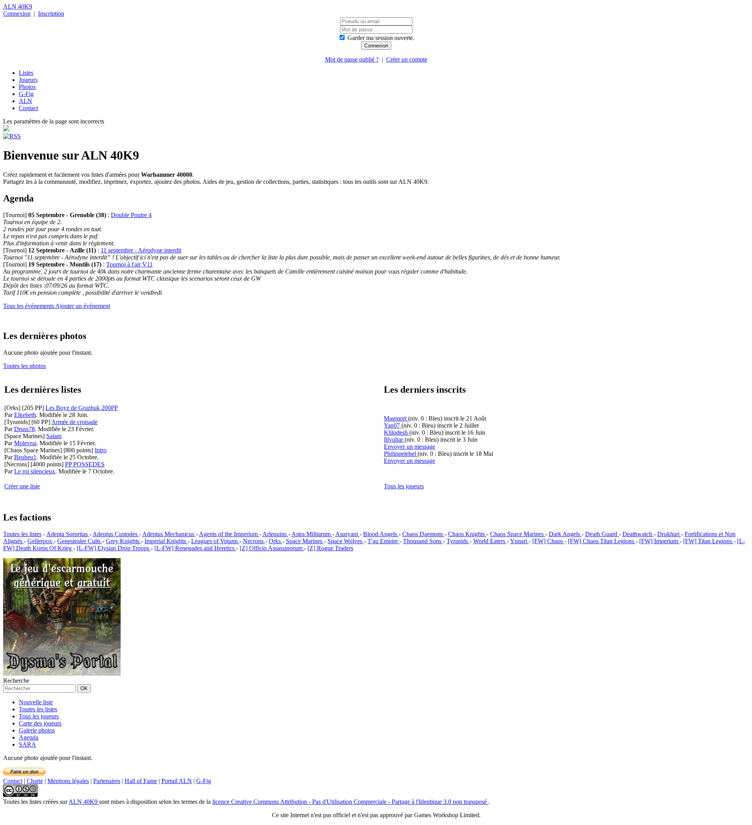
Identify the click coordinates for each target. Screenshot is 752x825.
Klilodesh (396, 432)
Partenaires (106, 781)
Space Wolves (345, 541)
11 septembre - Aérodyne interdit (141, 250)
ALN (25, 101)
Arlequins (275, 534)
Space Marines (305, 541)
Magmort (396, 418)
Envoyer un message (409, 446)
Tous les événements (29, 306)
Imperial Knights (166, 541)
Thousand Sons (423, 541)
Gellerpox (40, 541)
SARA (27, 744)
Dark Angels (565, 534)
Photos (27, 86)
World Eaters (490, 541)
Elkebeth (25, 415)
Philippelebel (401, 453)
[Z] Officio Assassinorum (272, 548)
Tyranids (458, 541)
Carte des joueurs (40, 723)
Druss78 (24, 429)
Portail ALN (176, 781)
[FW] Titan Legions (708, 541)
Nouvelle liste (36, 702)
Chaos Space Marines (517, 534)
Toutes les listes (22, 534)
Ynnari (519, 541)
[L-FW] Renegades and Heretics (195, 548)
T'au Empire (383, 541)
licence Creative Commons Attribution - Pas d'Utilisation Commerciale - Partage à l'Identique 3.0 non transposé (350, 801)
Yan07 (392, 425)
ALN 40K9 (17, 6)
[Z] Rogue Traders (330, 548)
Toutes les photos (24, 366)
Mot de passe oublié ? (352, 59)
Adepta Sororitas (67, 534)
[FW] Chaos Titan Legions (602, 541)
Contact (28, 108)
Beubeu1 (25, 457)
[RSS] (12, 136)
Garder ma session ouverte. (380, 37)
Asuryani (347, 534)
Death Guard (602, 534)
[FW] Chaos (548, 541)
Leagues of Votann (215, 541)
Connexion (17, 13)
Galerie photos (37, 730)
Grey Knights (123, 541)
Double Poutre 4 (131, 215)
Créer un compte (406, 59)
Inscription (51, 13)
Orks (275, 541)
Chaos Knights (467, 534)
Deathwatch (638, 534)
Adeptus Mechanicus (169, 534)
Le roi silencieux (34, 471)
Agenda (28, 737)
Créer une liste (22, 486)
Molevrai (25, 443)
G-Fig (26, 94)
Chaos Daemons (423, 534)
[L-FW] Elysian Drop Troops (114, 548)
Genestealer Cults (79, 541)
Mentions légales (68, 781)
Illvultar (394, 439)
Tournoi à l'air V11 (129, 264)
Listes (26, 72)
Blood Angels (381, 534)
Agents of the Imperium (229, 534)
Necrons (254, 541)
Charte (35, 781)
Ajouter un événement (82, 306)
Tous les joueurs (404, 486)
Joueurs (28, 79)
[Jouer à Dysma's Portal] (62, 673)
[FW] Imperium (659, 541)
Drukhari (669, 534)
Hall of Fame (141, 781)
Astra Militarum (311, 534)
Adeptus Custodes (115, 534)
